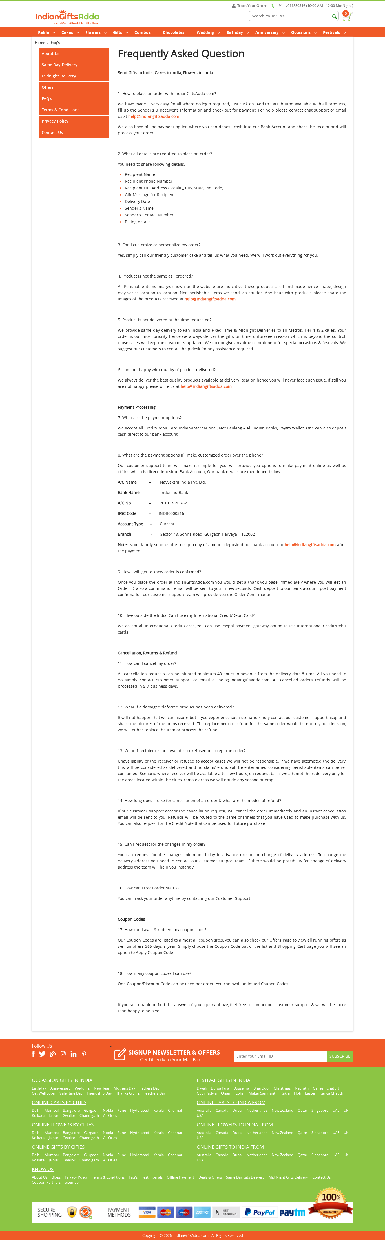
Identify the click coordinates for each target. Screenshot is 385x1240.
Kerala (158, 1110)
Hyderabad (139, 1110)
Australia (204, 1110)
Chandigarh (89, 1115)
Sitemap (72, 1182)
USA (200, 1115)
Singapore (319, 1110)
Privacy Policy (55, 121)
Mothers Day (124, 1088)
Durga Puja (220, 1088)
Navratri (302, 1088)
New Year (101, 1088)
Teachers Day (155, 1093)
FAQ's (47, 98)
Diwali (202, 1088)
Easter (310, 1093)
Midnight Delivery (59, 76)
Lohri (240, 1093)
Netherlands (257, 1110)
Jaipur (53, 1115)
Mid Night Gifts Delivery (288, 1177)
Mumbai (52, 1110)
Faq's (133, 1177)
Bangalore (71, 1110)
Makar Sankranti (262, 1093)
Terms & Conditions (60, 109)
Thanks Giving (128, 1093)
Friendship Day (99, 1093)
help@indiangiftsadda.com (210, 299)
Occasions (301, 32)
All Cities (110, 1115)
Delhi (36, 1110)
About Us (50, 53)
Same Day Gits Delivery (245, 1177)
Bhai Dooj (261, 1088)
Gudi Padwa (207, 1093)
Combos (142, 32)
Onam (226, 1093)
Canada (222, 1110)
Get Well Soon (43, 1093)
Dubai (237, 1110)
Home (40, 42)
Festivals (331, 32)
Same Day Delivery (60, 64)
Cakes (67, 32)
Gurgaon (91, 1110)
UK (346, 1110)
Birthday (234, 32)
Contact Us (52, 132)
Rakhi (43, 32)
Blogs (56, 1177)
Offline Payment (180, 1177)
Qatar (302, 1110)
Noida (108, 1110)
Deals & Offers (210, 1177)
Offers (48, 87)
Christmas (282, 1088)
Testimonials (152, 1177)
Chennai (175, 1110)
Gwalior (69, 1115)
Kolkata (38, 1115)
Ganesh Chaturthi (327, 1088)
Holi (297, 1093)
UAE (336, 1110)
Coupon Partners (46, 1182)
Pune (121, 1110)
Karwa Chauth (331, 1093)
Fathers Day (150, 1088)
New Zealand (282, 1110)
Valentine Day (71, 1093)
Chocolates (173, 32)
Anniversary (267, 32)
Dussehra (241, 1088)
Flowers (93, 32)
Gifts (117, 32)
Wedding (205, 32)
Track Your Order (252, 5)
